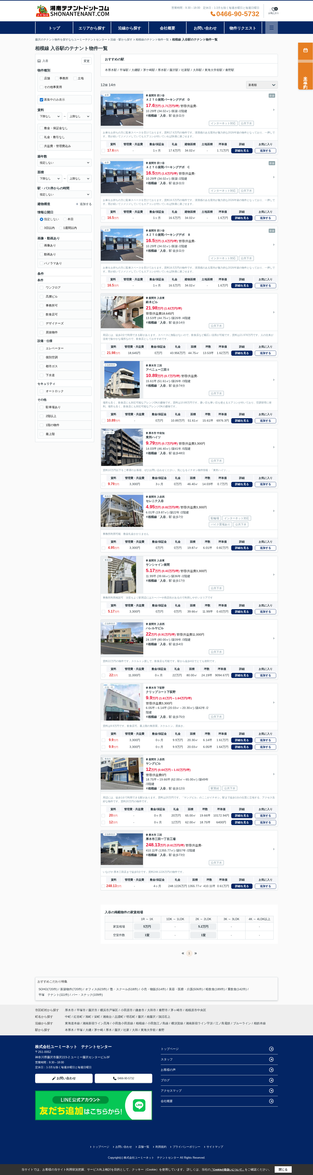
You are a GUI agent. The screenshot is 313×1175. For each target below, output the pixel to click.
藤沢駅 (173, 70)
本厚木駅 (111, 70)
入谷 (163, 115)
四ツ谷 (161, 95)
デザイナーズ (55, 323)
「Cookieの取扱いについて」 (228, 1169)
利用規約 (161, 1146)
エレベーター (55, 348)
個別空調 (52, 357)
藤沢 (141, 1016)
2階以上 (51, 416)
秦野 (161, 1030)
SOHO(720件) (48, 989)
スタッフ (167, 1059)
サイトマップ (215, 1146)
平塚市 (81, 1010)
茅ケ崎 (98, 1030)
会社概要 (167, 28)
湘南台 (108, 1016)
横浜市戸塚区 (109, 1010)
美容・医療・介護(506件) (186, 989)
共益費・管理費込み (57, 146)
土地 (81, 78)
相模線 (152, 115)
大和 (135, 1030)
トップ (54, 28)
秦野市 (163, 1010)
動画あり (50, 254)
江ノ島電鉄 (223, 1023)
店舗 (47, 78)
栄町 (97, 1016)
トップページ (170, 1049)
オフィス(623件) (96, 989)
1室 (147, 935)
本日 (70, 219)
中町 (68, 1016)
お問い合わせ (205, 28)
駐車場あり (53, 407)
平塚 (80, 1030)
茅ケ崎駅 (149, 70)
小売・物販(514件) (153, 989)
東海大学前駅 (214, 70)
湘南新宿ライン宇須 (200, 1023)
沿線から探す (129, 28)
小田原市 (127, 1010)
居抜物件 (52, 332)
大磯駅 (135, 70)
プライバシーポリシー (186, 1146)
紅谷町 (78, 1016)
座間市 (152, 95)
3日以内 (49, 228)
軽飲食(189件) (215, 989)
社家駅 (185, 70)
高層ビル (52, 296)
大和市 (151, 1010)
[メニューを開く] (271, 27)
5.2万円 (203, 926)
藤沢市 (92, 1010)
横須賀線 (177, 1023)
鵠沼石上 (164, 1016)
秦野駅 (229, 70)
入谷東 (161, 297)
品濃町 (119, 1016)
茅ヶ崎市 (176, 1010)
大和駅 (197, 70)
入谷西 (161, 496)
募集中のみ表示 (54, 99)
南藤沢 (151, 1016)
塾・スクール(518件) (124, 989)
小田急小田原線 (123, 1023)
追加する (265, 150)
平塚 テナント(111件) (54, 994)
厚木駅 (162, 70)
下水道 (50, 375)
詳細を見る (242, 150)
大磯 (88, 1030)
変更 (87, 61)
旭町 (88, 1016)
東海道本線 (73, 1023)
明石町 (131, 1016)
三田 (159, 365)
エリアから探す (92, 28)
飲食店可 (52, 314)
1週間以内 (70, 228)
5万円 (147, 926)
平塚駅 (124, 70)
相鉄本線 (260, 1023)
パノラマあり (53, 263)
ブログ (165, 1080)
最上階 (50, 434)
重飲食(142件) (237, 989)
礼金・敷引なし (54, 137)
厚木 (109, 1030)
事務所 (63, 78)
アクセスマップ (171, 1090)
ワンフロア (53, 287)
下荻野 (161, 687)
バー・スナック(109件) (87, 994)
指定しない (51, 219)
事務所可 (52, 305)
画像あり (50, 245)
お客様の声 (168, 1069)
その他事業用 (53, 87)
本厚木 (69, 1030)
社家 (126, 1030)
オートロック (55, 391)
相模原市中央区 (195, 1010)
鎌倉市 (139, 1010)
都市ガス (52, 366)
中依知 (161, 433)
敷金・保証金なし (56, 128)
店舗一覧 (143, 1146)
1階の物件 (52, 425)
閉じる (283, 1169)
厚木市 (152, 365)
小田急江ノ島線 (158, 1023)
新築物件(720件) (71, 989)
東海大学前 (148, 1030)
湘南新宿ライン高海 (96, 1023)
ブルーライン (242, 1023)
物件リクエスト (243, 28)
